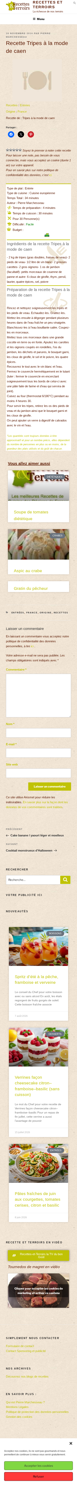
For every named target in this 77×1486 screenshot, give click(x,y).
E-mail (11, 744)
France (22, 111)
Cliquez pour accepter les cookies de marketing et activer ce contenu (38, 1291)
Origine (10, 111)
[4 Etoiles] (17, 149)
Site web (12, 764)
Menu (40, 19)
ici (50, 175)
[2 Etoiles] (10, 149)
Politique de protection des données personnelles (37, 1411)
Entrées (25, 105)
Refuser (38, 1476)
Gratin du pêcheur (31, 588)
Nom (10, 724)
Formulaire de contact (20, 1346)
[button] (71, 1443)
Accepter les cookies (38, 1466)
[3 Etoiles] (13, 149)
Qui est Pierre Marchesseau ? (25, 1402)
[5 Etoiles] (20, 149)
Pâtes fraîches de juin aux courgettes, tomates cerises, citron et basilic (37, 1199)
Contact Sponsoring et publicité (26, 1351)
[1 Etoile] (7, 149)
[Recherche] (65, 880)
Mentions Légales (17, 1407)
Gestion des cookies (19, 1416)
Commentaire (16, 669)
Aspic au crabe (28, 570)
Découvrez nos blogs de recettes (27, 1376)
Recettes (12, 105)
